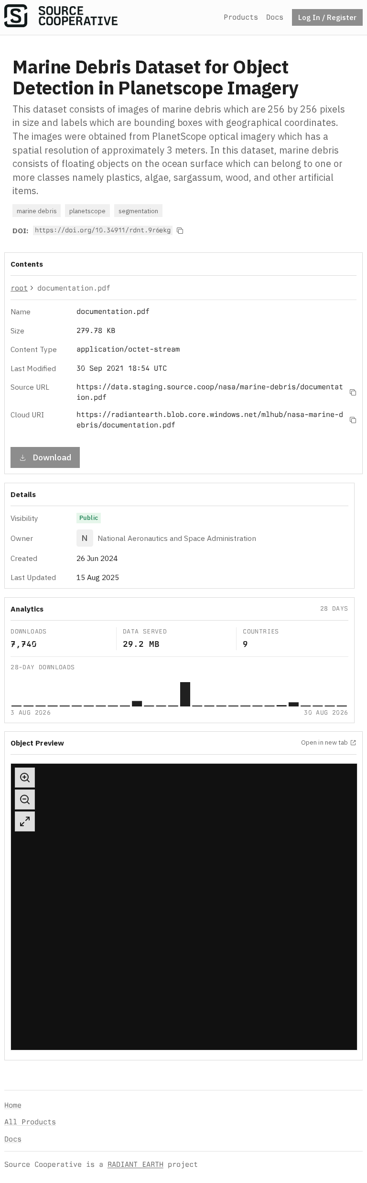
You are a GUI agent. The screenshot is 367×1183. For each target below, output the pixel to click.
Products (241, 16)
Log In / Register (327, 17)
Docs (274, 16)
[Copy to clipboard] (180, 230)
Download (51, 457)
